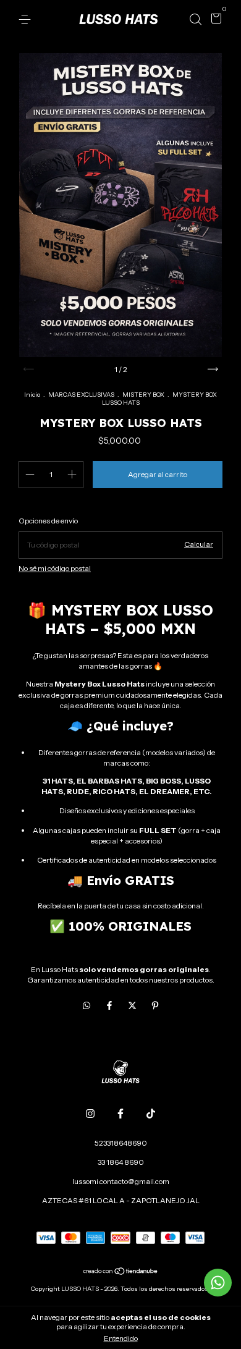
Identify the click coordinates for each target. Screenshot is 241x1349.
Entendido (121, 1338)
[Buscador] (195, 19)
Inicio (32, 395)
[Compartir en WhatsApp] (86, 1005)
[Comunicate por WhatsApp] (218, 1282)
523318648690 (121, 1143)
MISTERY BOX (143, 395)
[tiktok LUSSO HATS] (151, 1114)
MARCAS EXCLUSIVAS (81, 395)
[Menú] (27, 19)
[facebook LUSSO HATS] (120, 1114)
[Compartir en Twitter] (133, 1005)
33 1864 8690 (121, 1162)
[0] (214, 20)
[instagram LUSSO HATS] (90, 1114)
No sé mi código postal (55, 568)
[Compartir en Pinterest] (155, 1005)
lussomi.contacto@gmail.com (120, 1181)
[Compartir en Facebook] (110, 1005)
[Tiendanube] (120, 1271)
